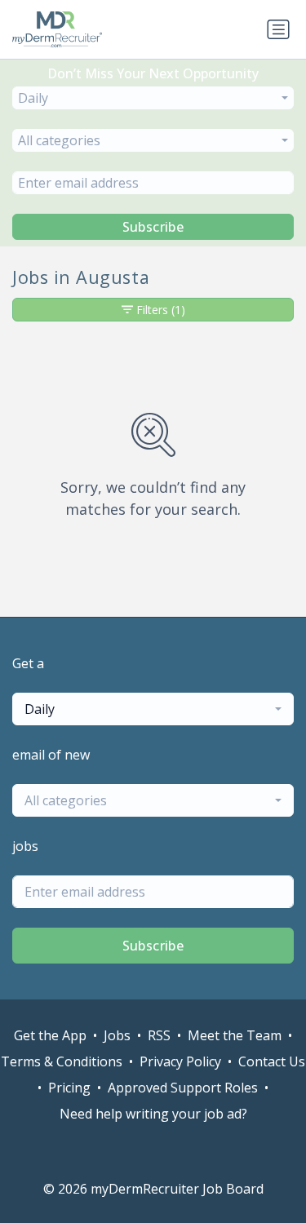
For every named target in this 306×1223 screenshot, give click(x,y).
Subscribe (153, 227)
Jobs (117, 1035)
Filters (160, 309)
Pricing (69, 1088)
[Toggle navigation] (278, 29)
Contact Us (271, 1061)
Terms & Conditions (61, 1061)
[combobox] (153, 97)
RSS (159, 1035)
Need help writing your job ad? (153, 1114)
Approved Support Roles (183, 1088)
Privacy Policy (180, 1061)
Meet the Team (235, 1035)
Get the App (50, 1035)
